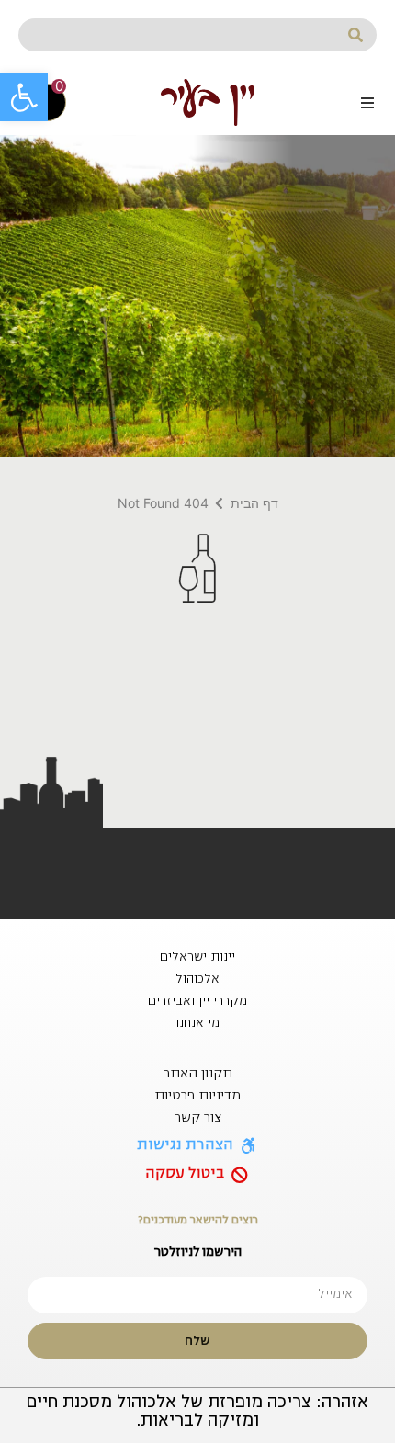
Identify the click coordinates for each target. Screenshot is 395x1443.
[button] (24, 97)
